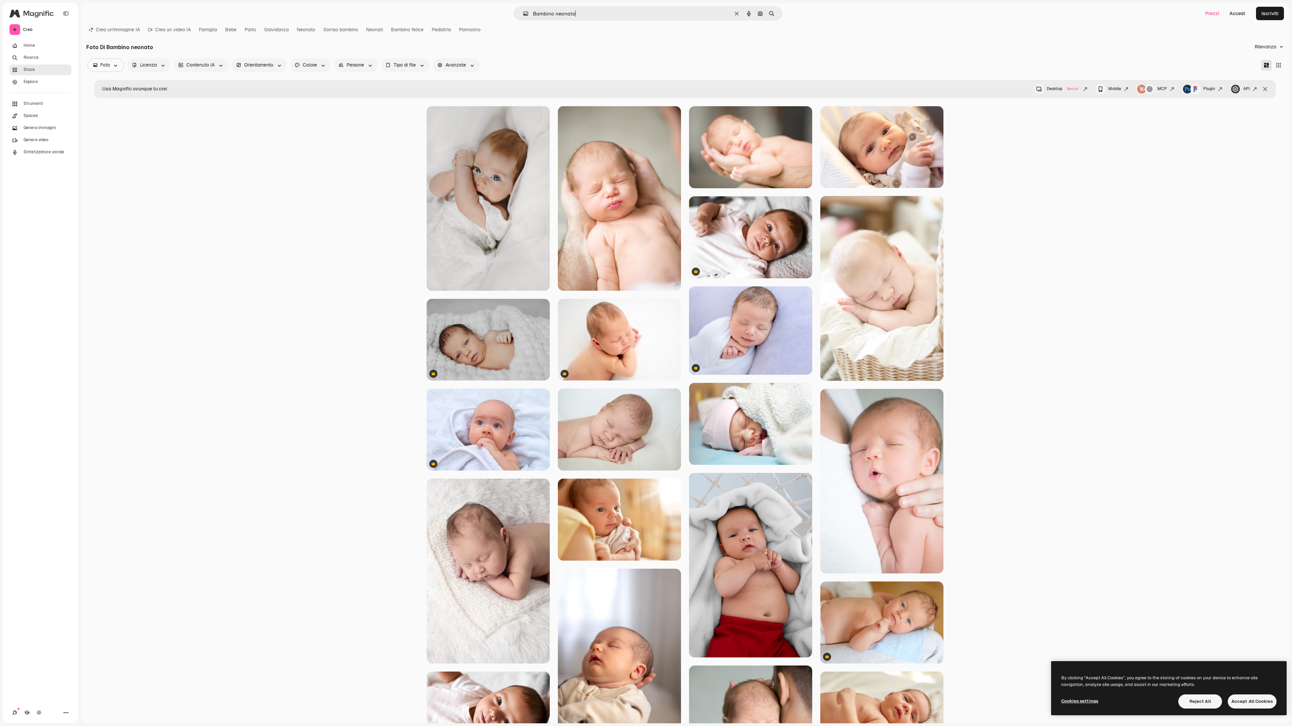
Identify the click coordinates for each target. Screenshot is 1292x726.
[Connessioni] (14, 712)
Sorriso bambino (340, 30)
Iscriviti (1270, 13)
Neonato (306, 30)
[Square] (1278, 65)
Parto (250, 30)
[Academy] (27, 712)
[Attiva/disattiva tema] (39, 712)
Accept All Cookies (1252, 701)
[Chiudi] (1265, 89)
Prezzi (1212, 13)
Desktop (1062, 88)
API (1246, 88)
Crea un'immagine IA (118, 30)
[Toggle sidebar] (66, 13)
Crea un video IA (173, 30)
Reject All (1200, 701)
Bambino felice (407, 30)
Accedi (1237, 13)
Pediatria (441, 30)
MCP (1162, 88)
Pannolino (469, 30)
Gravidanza (276, 30)
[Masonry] (1266, 65)
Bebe (231, 30)
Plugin (1209, 88)
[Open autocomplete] (523, 13)
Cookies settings (1079, 701)
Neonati (374, 30)
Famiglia (208, 30)
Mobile (1114, 88)
